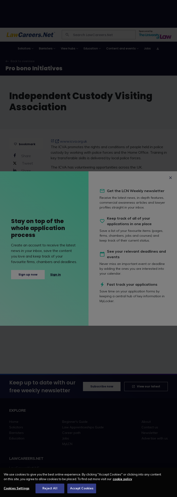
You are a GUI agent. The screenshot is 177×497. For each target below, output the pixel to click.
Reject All (49, 488)
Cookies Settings (16, 488)
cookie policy (122, 479)
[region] (88, 482)
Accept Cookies (82, 488)
